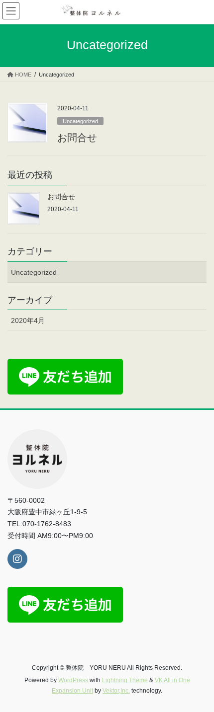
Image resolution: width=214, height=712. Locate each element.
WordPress (73, 680)
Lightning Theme (125, 680)
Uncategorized (80, 121)
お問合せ (77, 137)
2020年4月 (28, 320)
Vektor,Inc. (116, 690)
